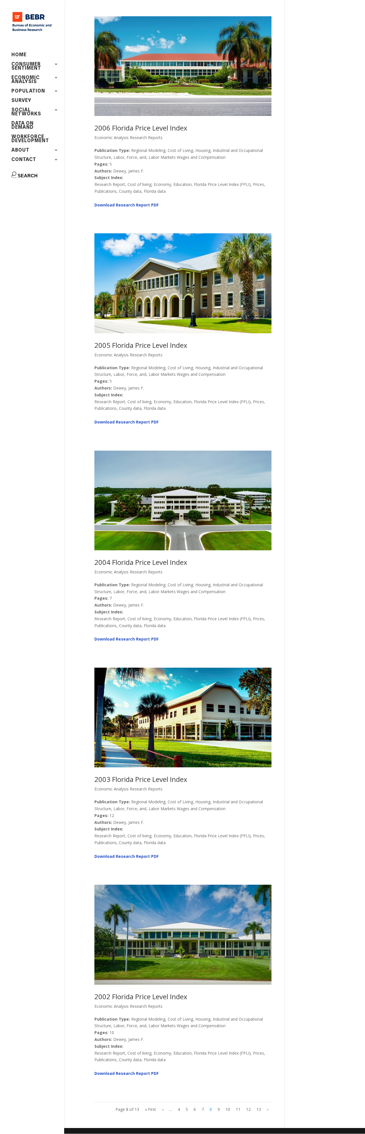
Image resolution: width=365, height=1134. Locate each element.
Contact (23, 159)
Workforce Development (30, 139)
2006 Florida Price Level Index (140, 128)
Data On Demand (22, 125)
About (20, 150)
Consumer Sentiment (26, 66)
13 (258, 1109)
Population (28, 91)
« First (150, 1109)
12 (248, 1109)
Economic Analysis (25, 79)
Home (19, 55)
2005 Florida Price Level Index (140, 345)
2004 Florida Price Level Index (140, 562)
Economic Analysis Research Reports (128, 137)
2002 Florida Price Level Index (140, 996)
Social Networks (26, 112)
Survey (21, 100)
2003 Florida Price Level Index (140, 779)
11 (238, 1109)
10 (228, 1109)
